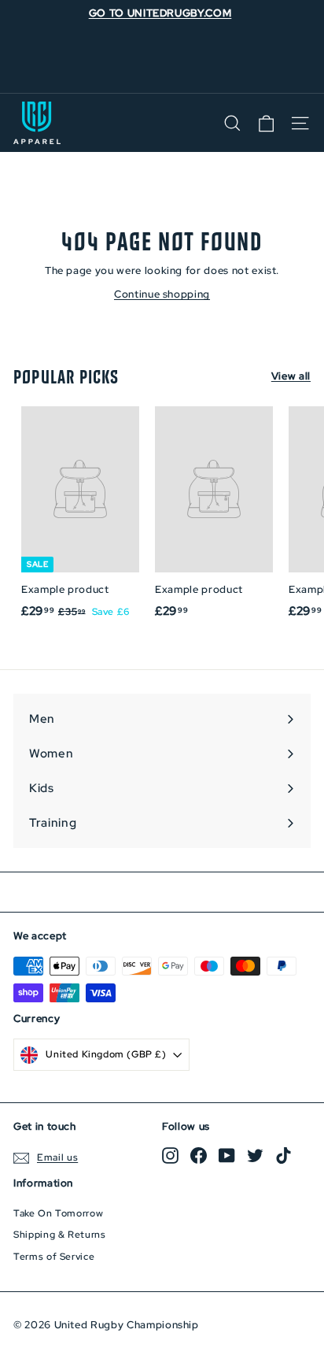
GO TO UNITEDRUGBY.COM (160, 13)
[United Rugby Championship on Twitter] (255, 1155)
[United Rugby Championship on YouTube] (227, 1155)
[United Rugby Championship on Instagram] (170, 1155)
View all (291, 376)
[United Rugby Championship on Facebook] (198, 1155)
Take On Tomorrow (58, 1213)
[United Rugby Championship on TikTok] (283, 1155)
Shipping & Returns (59, 1234)
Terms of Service (53, 1256)
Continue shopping (162, 294)
